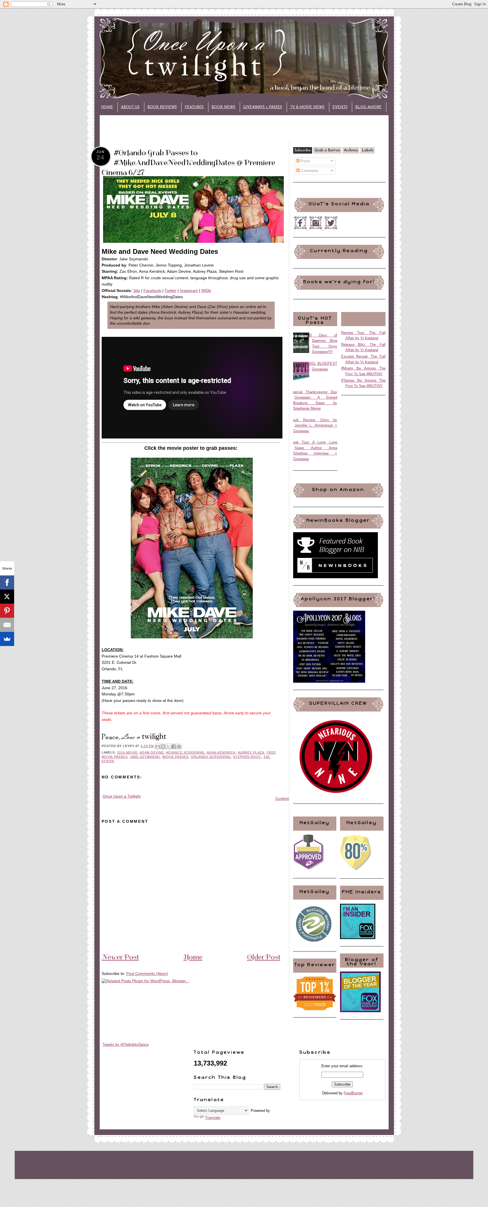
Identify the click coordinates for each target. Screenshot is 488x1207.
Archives (351, 150)
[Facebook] (7, 582)
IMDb (206, 290)
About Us (130, 107)
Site (136, 290)
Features (194, 107)
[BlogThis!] (163, 746)
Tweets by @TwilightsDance (126, 1044)
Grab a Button (327, 150)
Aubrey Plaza (251, 752)
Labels (367, 150)
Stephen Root (247, 756)
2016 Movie (127, 752)
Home (107, 107)
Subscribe (303, 150)
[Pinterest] (7, 611)
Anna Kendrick (221, 752)
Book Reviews (162, 107)
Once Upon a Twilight (122, 796)
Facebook (152, 290)
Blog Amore (368, 107)
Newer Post (120, 956)
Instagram (189, 290)
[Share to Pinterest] (179, 746)
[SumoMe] (7, 639)
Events (339, 107)
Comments (309, 171)
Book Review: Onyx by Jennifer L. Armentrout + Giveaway (313, 425)
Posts (305, 161)
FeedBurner (353, 1093)
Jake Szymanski (145, 756)
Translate (212, 1118)
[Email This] (157, 746)
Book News (223, 107)
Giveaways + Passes (262, 107)
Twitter (171, 290)
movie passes (175, 756)
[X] (7, 597)
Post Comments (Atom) (147, 973)
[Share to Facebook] (174, 746)
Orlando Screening (211, 756)
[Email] (7, 625)
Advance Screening (185, 752)
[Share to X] (168, 746)
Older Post (263, 956)
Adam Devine (152, 752)
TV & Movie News (307, 107)
